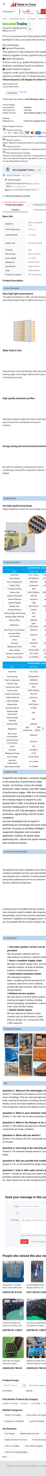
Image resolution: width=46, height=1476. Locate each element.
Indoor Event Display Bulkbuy (16, 1452)
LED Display (31, 19)
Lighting (29, 1390)
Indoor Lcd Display (12, 1446)
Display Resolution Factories (16, 1439)
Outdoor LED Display (13, 1415)
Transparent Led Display (14, 1421)
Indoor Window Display (34, 1446)
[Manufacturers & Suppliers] (23, 4)
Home (5, 19)
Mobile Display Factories (29, 1433)
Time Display (10, 1433)
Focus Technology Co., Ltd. (32, 1466)
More (5, 1457)
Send (24, 1241)
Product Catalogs (38, 1385)
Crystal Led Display (36, 1421)
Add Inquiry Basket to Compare (17, 196)
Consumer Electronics (17, 19)
